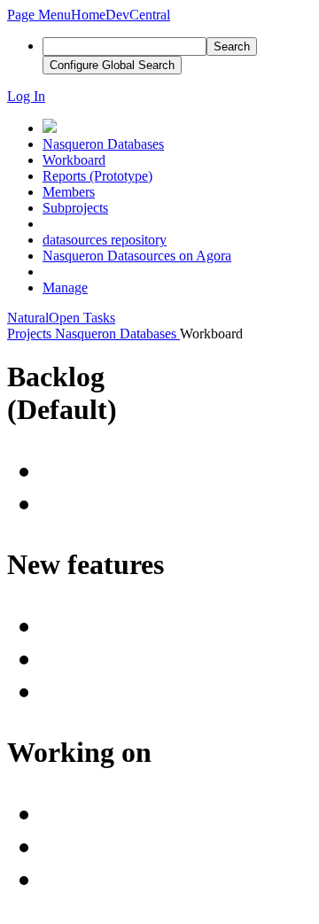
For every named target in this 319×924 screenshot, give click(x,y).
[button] (39, 14)
